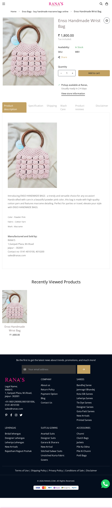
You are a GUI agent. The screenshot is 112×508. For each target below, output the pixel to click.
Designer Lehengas (15, 438)
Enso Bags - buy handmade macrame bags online (45, 11)
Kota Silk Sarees (85, 393)
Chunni (80, 433)
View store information (73, 93)
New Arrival (47, 446)
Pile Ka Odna (83, 446)
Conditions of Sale (74, 470)
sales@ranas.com (14, 408)
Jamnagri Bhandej (86, 389)
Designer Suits (48, 438)
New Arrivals (83, 415)
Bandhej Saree (84, 385)
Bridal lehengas (13, 433)
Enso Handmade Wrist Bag (15, 328)
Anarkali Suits (48, 433)
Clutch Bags (83, 438)
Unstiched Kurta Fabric (52, 455)
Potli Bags (82, 455)
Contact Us (46, 402)
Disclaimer (91, 470)
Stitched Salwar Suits (51, 451)
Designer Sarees (85, 406)
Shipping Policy (39, 470)
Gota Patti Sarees (86, 411)
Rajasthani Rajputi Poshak (18, 451)
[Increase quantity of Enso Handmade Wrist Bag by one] (72, 73)
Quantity (62, 66)
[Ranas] (56, 4)
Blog (43, 398)
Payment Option (49, 393)
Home (13, 11)
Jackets (80, 442)
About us (45, 385)
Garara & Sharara (50, 442)
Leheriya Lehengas (14, 442)
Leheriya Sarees (85, 398)
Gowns (44, 459)
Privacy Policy (56, 470)
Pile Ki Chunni (84, 451)
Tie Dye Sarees (84, 402)
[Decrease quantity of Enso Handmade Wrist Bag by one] (61, 73)
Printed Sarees (84, 420)
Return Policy (47, 389)
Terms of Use (22, 470)
